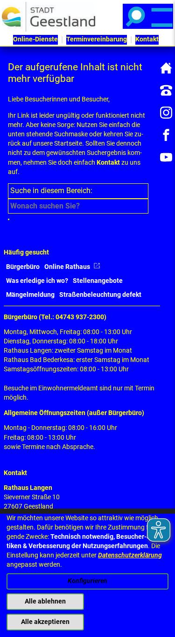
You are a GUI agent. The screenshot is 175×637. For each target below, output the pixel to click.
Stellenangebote (98, 281)
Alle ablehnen (45, 601)
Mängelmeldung (30, 295)
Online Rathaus (67, 267)
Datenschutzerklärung (130, 555)
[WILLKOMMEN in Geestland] (48, 16)
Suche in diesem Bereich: (51, 190)
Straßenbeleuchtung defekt (100, 295)
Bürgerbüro (23, 267)
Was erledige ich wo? (37, 281)
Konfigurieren (87, 581)
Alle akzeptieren (45, 622)
